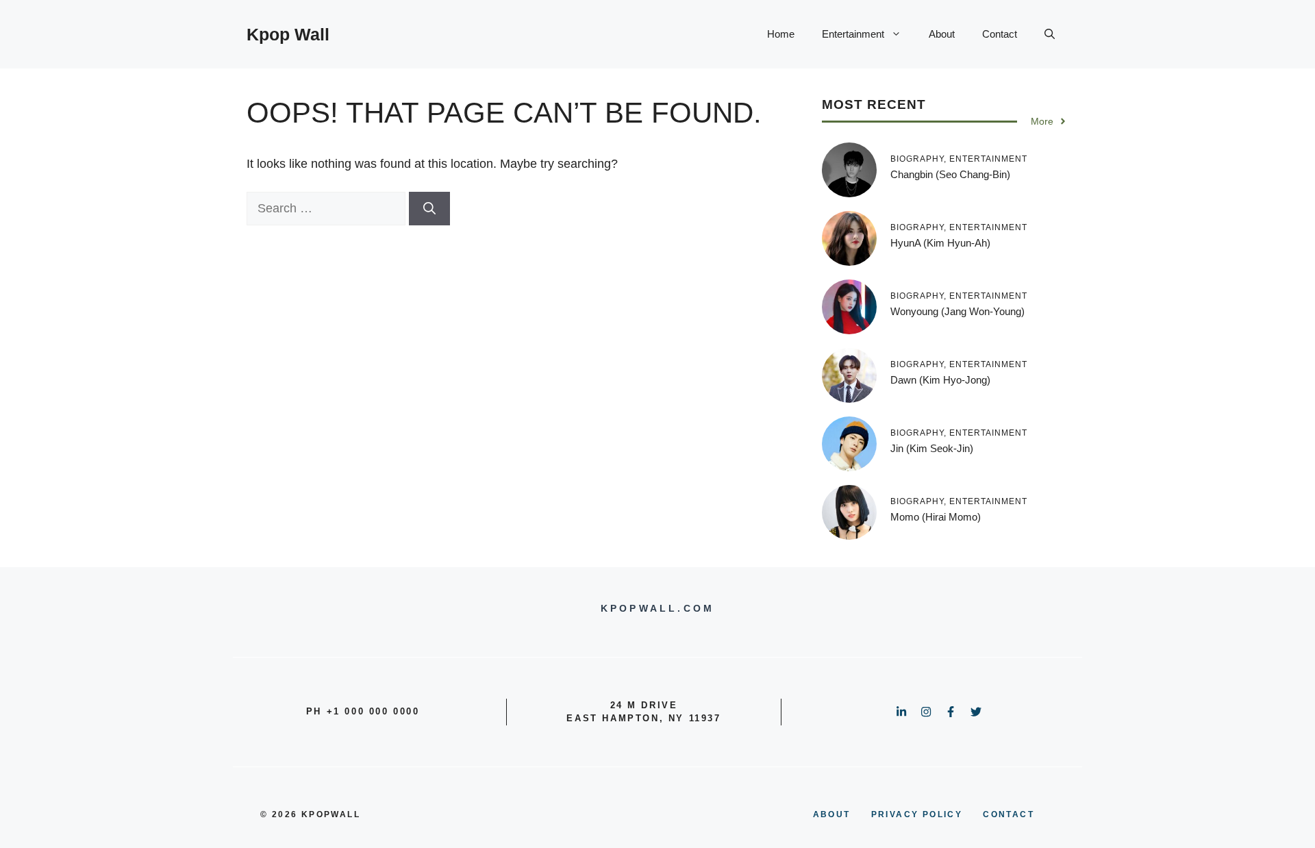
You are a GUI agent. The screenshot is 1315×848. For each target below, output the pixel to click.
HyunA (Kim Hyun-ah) (940, 243)
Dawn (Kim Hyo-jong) (940, 380)
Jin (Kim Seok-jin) (931, 448)
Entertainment (853, 34)
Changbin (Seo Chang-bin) (950, 174)
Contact (999, 34)
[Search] (429, 208)
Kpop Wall (288, 34)
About (942, 34)
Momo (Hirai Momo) (935, 517)
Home (780, 34)
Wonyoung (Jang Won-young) (957, 311)
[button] (1049, 34)
